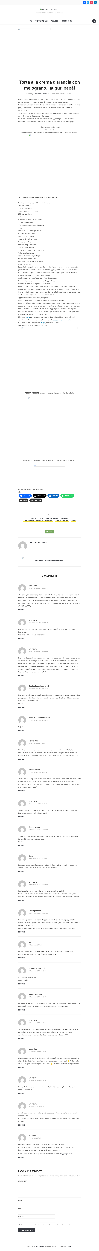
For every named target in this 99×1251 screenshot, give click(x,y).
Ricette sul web (41, 21)
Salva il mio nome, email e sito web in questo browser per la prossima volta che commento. (49, 1225)
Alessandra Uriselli (40, 94)
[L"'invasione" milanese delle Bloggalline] (27, 560)
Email (20, 1208)
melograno (64, 518)
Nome (20, 1200)
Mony (28, 317)
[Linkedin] (95, 2)
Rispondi (21, 610)
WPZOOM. (68, 1247)
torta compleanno (61, 521)
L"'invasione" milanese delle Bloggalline (48, 560)
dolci (41, 518)
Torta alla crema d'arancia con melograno (38, 521)
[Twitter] (88, 2)
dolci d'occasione (52, 518)
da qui (43, 323)
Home (29, 21)
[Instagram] (91, 2)
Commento (22, 1181)
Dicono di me (67, 21)
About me (54, 21)
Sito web (21, 1217)
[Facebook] (84, 2)
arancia (33, 518)
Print (51, 532)
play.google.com (66, 1154)
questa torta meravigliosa (63, 320)
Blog (71, 94)
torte (73, 521)
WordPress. (40, 1247)
